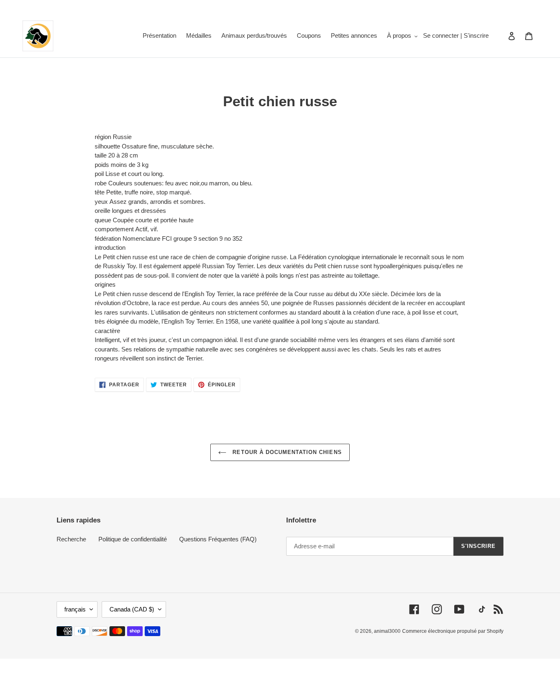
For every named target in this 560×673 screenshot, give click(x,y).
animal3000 (387, 631)
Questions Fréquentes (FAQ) (218, 539)
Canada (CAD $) (131, 609)
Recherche (71, 539)
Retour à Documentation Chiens (285, 452)
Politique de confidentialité (132, 539)
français (75, 609)
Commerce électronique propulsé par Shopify (452, 631)
